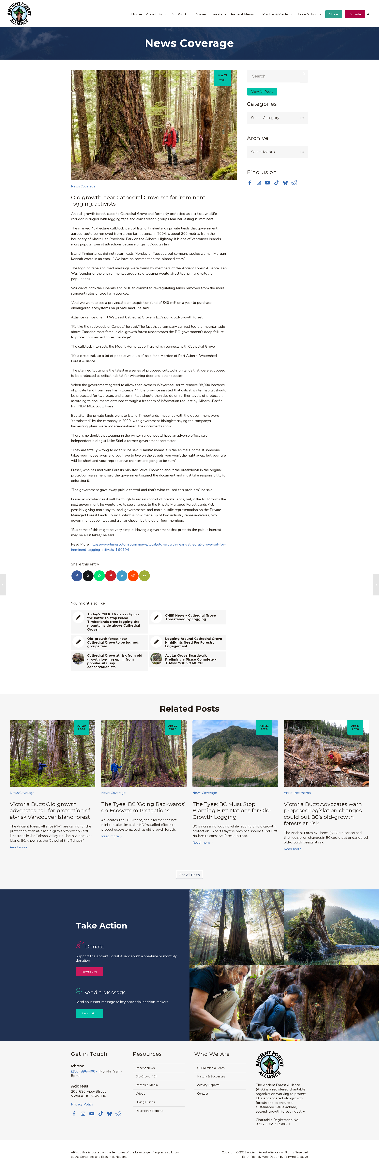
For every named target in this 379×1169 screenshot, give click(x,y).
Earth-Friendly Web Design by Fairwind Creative (275, 1157)
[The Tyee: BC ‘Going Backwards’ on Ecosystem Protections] (144, 753)
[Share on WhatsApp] (99, 575)
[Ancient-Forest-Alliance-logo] (19, 13)
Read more (18, 847)
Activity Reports (208, 1085)
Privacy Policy (82, 1104)
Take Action (307, 14)
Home (136, 14)
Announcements (297, 793)
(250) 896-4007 (84, 1071)
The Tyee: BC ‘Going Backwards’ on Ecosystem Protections (143, 807)
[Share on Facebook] (76, 575)
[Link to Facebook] (250, 183)
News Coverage (83, 186)
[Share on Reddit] (133, 575)
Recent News (242, 14)
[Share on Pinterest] (110, 575)
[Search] (368, 14)
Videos (140, 1093)
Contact (202, 1093)
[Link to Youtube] (267, 183)
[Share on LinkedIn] (121, 575)
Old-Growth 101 (146, 1076)
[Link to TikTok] (276, 183)
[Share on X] (88, 575)
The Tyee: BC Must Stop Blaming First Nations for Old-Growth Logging (232, 810)
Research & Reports (149, 1111)
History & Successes (211, 1076)
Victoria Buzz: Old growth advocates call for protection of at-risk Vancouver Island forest (50, 810)
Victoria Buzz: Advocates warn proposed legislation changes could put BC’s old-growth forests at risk (323, 813)
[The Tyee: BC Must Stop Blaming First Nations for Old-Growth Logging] (235, 753)
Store (333, 14)
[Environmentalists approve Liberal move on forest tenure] (3, 584)
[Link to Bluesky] (285, 183)
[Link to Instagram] (259, 183)
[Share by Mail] (144, 575)
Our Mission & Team (211, 1068)
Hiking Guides (145, 1102)
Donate (355, 14)
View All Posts (262, 92)
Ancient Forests (208, 14)
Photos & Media (275, 14)
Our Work (179, 14)
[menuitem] (368, 14)
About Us (154, 14)
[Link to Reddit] (294, 183)
